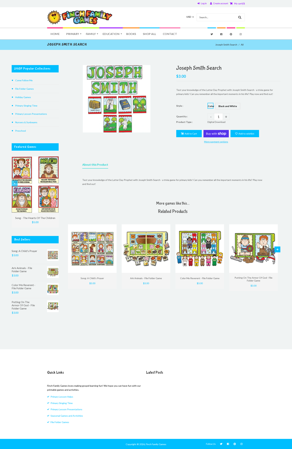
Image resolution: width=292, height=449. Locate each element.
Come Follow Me (24, 80)
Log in (204, 3)
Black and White (227, 106)
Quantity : (182, 116)
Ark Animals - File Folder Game (22, 269)
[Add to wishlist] (113, 227)
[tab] (95, 165)
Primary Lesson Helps (62, 396)
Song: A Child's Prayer (24, 250)
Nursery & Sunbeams (26, 122)
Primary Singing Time (26, 105)
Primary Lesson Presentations (31, 113)
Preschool (20, 130)
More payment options (216, 141)
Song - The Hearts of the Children (35, 217)
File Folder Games (24, 88)
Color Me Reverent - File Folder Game (23, 286)
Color (210, 106)
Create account (220, 3)
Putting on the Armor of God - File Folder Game (23, 305)
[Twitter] (212, 34)
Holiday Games (23, 97)
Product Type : (184, 122)
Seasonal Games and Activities (67, 415)
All (242, 44)
